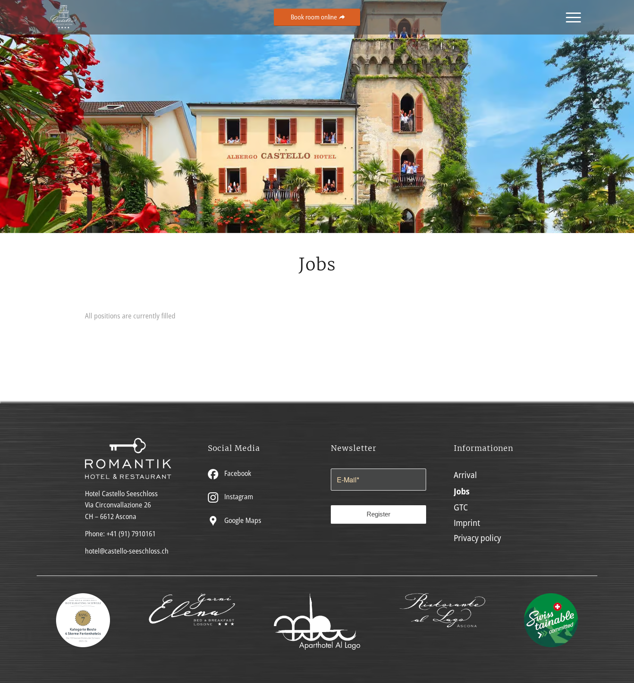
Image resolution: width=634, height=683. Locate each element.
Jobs (462, 491)
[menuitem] (570, 17)
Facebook (237, 473)
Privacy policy (477, 538)
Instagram (238, 496)
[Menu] (570, 17)
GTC (461, 507)
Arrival (465, 475)
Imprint (467, 523)
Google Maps (242, 520)
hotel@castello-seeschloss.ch (127, 551)
